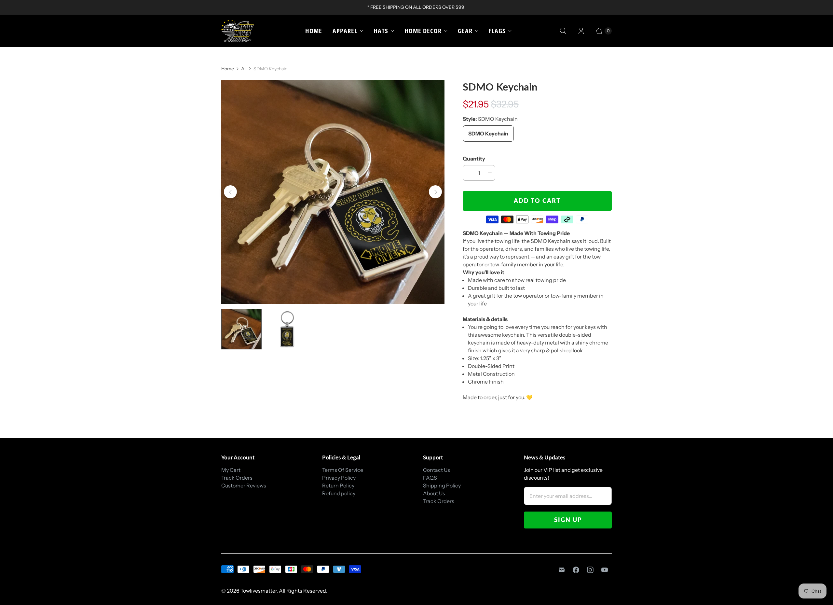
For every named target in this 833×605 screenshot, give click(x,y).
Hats (381, 30)
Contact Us (436, 470)
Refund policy (338, 493)
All (243, 69)
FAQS (430, 477)
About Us (434, 493)
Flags (497, 30)
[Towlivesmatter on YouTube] (604, 570)
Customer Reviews (243, 485)
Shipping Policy (442, 485)
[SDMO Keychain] (332, 191)
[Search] (563, 31)
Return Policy (338, 485)
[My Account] (581, 31)
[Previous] (230, 191)
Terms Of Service (342, 470)
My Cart (230, 470)
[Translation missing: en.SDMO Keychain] (241, 329)
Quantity (474, 158)
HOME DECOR (423, 30)
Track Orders (237, 477)
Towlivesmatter (258, 590)
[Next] (435, 191)
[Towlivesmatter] (237, 31)
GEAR (465, 30)
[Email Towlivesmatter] (561, 570)
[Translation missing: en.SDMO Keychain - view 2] (287, 329)
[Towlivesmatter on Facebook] (576, 570)
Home (313, 30)
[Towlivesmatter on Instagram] (590, 570)
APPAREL (345, 30)
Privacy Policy (339, 477)
